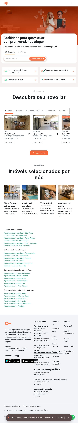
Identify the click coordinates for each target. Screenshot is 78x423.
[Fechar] (68, 417)
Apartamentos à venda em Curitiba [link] (17, 258)
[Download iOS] (27, 361)
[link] (39, 152)
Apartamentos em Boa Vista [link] (15, 301)
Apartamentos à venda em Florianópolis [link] (19, 253)
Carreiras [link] (55, 356)
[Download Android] (12, 361)
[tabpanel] (39, 58)
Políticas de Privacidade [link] (32, 406)
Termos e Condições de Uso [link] (15, 410)
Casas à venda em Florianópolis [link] (16, 256)
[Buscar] (37, 59)
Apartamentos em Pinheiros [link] (15, 278)
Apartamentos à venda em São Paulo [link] (18, 233)
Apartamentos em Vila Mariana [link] (16, 276)
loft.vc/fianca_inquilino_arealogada (48, 353)
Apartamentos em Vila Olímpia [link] (15, 286)
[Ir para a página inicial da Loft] (7, 3)
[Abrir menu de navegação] (73, 3)
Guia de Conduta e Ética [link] (38, 410)
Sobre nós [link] (56, 351)
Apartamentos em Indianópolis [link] (16, 281)
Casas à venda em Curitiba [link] (14, 261)
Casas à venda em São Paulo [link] (15, 235)
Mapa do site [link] (69, 346)
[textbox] (25, 58)
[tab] (10, 52)
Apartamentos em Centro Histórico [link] (17, 303)
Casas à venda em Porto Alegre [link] (16, 241)
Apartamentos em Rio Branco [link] (15, 298)
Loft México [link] (56, 369)
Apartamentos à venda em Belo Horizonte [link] (20, 243)
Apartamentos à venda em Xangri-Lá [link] (18, 263)
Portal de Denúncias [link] (12, 406)
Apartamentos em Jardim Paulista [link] (17, 273)
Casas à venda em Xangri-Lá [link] (15, 266)
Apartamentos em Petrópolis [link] (15, 293)
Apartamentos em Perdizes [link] (14, 283)
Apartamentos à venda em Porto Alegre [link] (19, 238)
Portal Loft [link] (68, 326)
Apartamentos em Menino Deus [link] (16, 296)
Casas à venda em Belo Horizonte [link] (17, 246)
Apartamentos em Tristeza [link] (14, 306)
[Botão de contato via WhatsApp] (72, 417)
